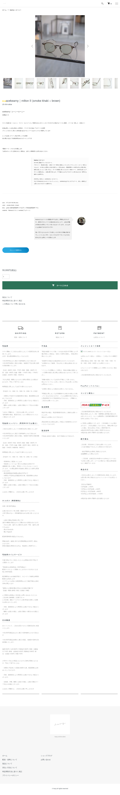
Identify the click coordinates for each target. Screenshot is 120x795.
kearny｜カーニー (15, 10)
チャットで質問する (15, 250)
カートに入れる (62, 285)
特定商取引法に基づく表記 (12, 300)
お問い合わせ (46, 759)
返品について (7, 297)
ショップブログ (46, 755)
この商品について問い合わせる (13, 304)
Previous (32, 46)
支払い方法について (9, 767)
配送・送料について (9, 759)
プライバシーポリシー (10, 775)
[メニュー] (116, 3)
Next (87, 46)
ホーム (4, 10)
